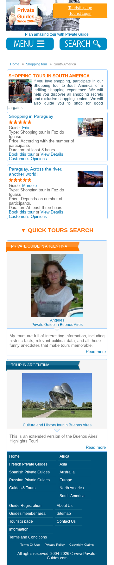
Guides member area (27, 513)
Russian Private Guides (29, 480)
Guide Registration (25, 505)
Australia (67, 472)
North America (72, 488)
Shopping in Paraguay (31, 116)
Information (18, 529)
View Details (52, 154)
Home (14, 456)
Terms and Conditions (28, 537)
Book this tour (22, 154)
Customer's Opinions (28, 159)
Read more (96, 351)
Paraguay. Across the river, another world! (35, 171)
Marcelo (29, 185)
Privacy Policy (55, 544)
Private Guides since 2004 (43, 15)
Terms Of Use (30, 544)
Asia (63, 464)
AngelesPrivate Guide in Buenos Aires (57, 322)
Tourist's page (80, 8)
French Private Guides (28, 464)
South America (72, 496)
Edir (25, 128)
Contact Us (66, 521)
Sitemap (64, 513)
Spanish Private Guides (29, 472)
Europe (66, 480)
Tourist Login (80, 13)
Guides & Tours (22, 488)
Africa (64, 456)
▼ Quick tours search (57, 230)
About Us (65, 505)
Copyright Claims (81, 544)
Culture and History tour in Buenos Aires (57, 425)
